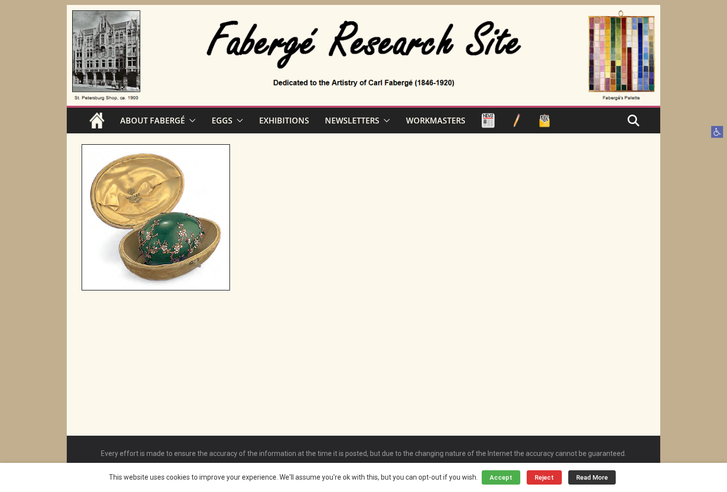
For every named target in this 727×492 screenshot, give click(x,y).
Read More (592, 477)
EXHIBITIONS (284, 120)
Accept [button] (501, 477)
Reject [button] (544, 477)
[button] (717, 132)
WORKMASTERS (435, 120)
